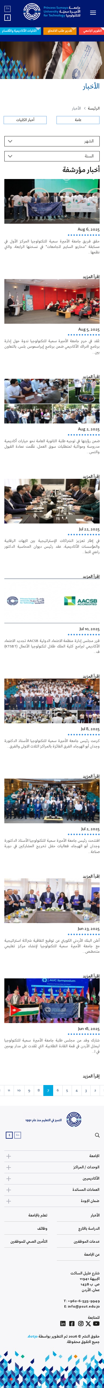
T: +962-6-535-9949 (82, 1301)
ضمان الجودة (90, 1201)
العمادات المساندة (86, 1190)
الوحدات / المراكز (86, 1167)
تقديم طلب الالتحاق (60, 31)
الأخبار (95, 1215)
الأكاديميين (91, 1178)
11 (9, 1090)
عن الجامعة (92, 1254)
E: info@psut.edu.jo (82, 1306)
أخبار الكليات (25, 120)
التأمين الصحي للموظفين (28, 1241)
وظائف (42, 1228)
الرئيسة (94, 108)
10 (19, 1090)
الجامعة (94, 1156)
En (7, 8)
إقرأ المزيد (91, 277)
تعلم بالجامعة (37, 1215)
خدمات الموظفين (87, 1241)
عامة (78, 120)
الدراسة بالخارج (89, 1228)
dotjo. (32, 1336)
